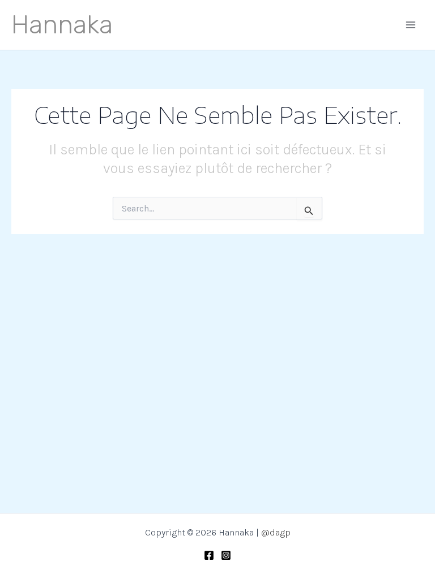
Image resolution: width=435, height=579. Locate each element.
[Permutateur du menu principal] (411, 25)
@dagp (276, 532)
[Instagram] (226, 555)
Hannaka (62, 25)
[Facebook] (209, 555)
